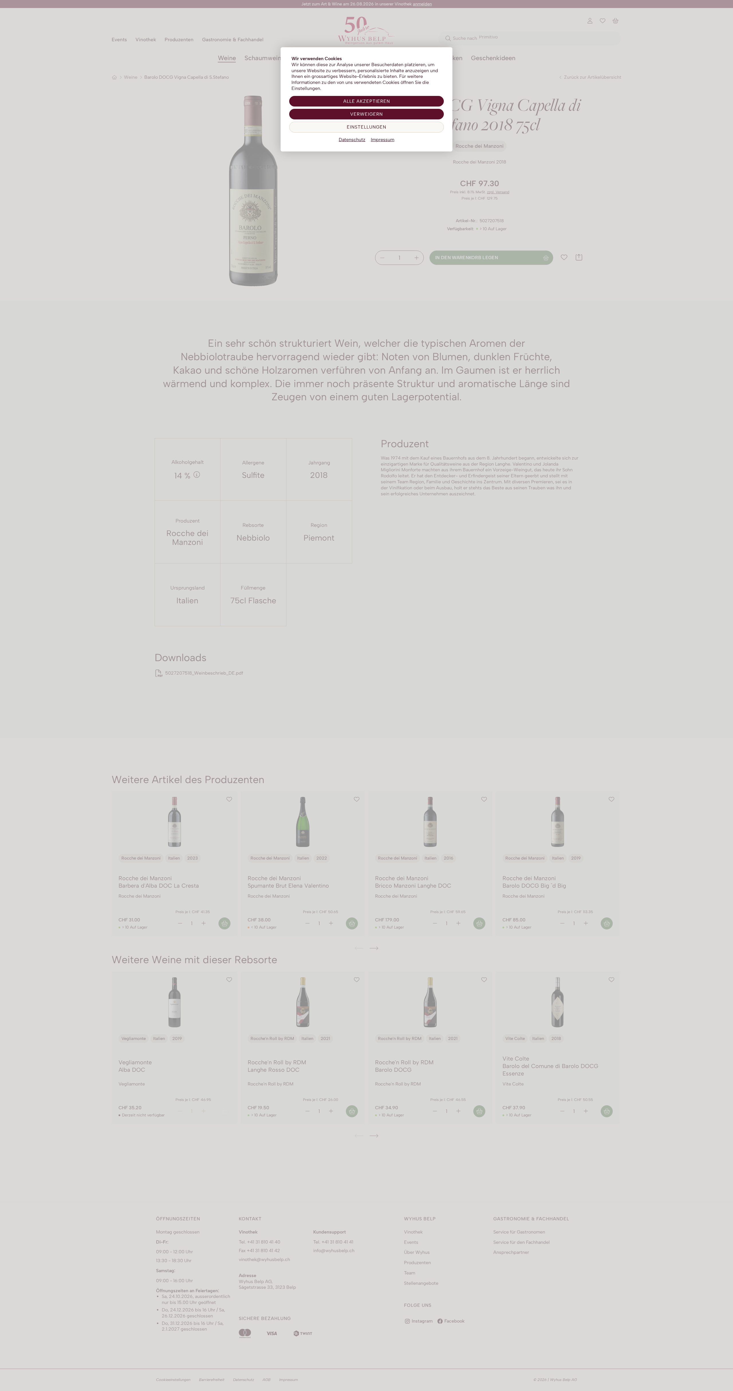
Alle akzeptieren (366, 101)
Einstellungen (366, 127)
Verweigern (366, 114)
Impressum (382, 139)
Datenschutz (352, 139)
